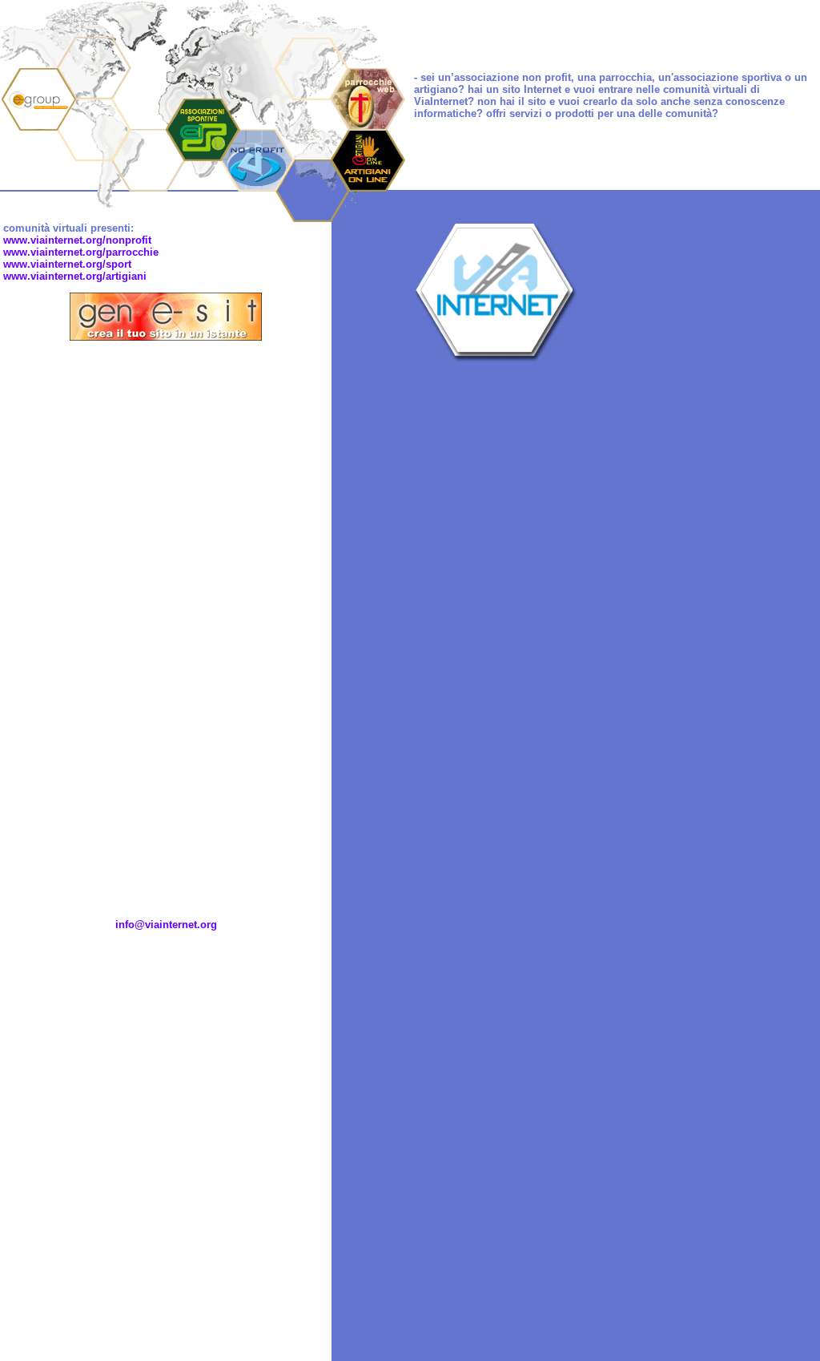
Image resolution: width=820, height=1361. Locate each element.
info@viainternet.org (166, 925)
